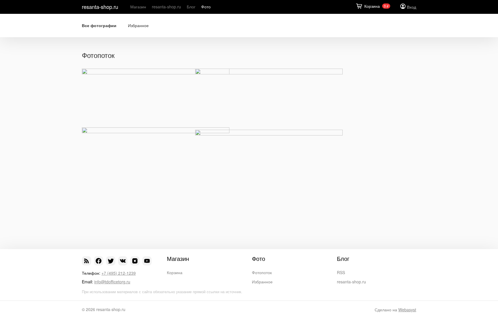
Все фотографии (99, 25)
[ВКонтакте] (122, 260)
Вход (411, 7)
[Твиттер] (110, 260)
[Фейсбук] (98, 260)
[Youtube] (147, 260)
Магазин (138, 7)
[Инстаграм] (134, 260)
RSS (341, 272)
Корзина (174, 272)
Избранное (138, 25)
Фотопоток (262, 272)
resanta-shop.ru (100, 6)
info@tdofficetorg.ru (112, 282)
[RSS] (86, 260)
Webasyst (407, 309)
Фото (206, 7)
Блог (191, 7)
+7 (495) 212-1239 (118, 273)
